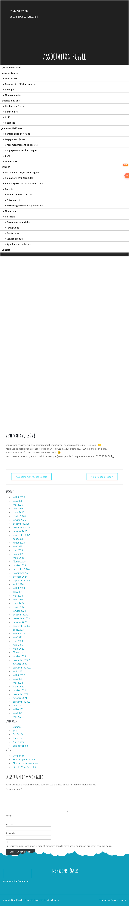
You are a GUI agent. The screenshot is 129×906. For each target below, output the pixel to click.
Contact (6, 249)
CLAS (7, 117)
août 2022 (18, 671)
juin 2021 (17, 713)
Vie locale (10, 216)
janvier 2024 (19, 610)
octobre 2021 (20, 698)
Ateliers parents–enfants (20, 194)
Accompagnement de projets (22, 144)
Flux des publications (24, 759)
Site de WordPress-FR (24, 767)
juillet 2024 (19, 588)
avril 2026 (18, 508)
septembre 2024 (22, 580)
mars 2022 (18, 686)
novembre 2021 (21, 694)
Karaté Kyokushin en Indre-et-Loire (24, 183)
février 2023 (19, 652)
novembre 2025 (21, 527)
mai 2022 (18, 682)
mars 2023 (18, 648)
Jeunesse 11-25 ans (12, 128)
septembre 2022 (22, 667)
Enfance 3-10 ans (11, 100)
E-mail (10, 824)
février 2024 (19, 607)
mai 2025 (18, 550)
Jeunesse (18, 738)
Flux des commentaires (25, 763)
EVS (15, 730)
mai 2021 (18, 717)
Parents (9, 188)
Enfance (17, 726)
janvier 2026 (19, 520)
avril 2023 (18, 645)
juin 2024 (17, 592)
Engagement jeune (15, 139)
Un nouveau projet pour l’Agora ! (22, 172)
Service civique (15, 238)
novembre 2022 (21, 660)
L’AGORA (6, 166)
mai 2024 (18, 595)
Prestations (13, 233)
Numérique (11, 161)
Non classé (18, 742)
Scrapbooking (20, 745)
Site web (10, 833)
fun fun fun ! (19, 734)
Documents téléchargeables (20, 84)
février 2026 (19, 516)
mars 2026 (18, 512)
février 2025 (19, 561)
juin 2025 (17, 546)
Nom (9, 815)
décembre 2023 (21, 614)
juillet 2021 (19, 709)
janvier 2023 (19, 656)
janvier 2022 (19, 690)
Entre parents (14, 200)
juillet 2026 (19, 497)
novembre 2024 (21, 573)
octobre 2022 (20, 663)
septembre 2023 (22, 626)
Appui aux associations (19, 244)
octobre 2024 (20, 576)
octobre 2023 (20, 622)
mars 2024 (18, 603)
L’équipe (9, 89)
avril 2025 (18, 554)
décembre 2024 (21, 569)
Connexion (18, 755)
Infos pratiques (10, 72)
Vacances (10, 122)
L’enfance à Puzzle (14, 106)
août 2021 (18, 705)
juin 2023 (17, 637)
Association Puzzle (64, 56)
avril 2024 (18, 599)
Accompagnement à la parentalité (25, 205)
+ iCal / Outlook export (102, 476)
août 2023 (18, 629)
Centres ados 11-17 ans (17, 133)
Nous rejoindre (13, 95)
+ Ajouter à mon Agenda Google (31, 476)
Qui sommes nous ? (12, 67)
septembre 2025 (22, 535)
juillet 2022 (19, 675)
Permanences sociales (18, 222)
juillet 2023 (19, 633)
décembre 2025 (21, 523)
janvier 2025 (19, 565)
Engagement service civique (21, 150)
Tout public (13, 227)
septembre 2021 (21, 701)
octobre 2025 (20, 531)
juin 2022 (18, 679)
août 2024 (18, 584)
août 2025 (18, 539)
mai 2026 (18, 504)
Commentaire (14, 789)
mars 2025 (18, 557)
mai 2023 (18, 641)
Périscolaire (11, 111)
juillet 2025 (19, 542)
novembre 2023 (21, 618)
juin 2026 (17, 501)
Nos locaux (11, 78)
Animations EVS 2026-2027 (19, 177)
